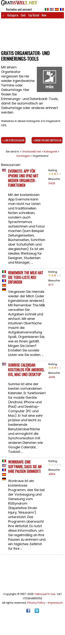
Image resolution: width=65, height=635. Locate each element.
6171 (50, 285)
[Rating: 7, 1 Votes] (54, 174)
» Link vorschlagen (13, 140)
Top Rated (33, 15)
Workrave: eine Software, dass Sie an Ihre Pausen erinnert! (25, 466)
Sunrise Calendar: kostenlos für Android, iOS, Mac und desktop (26, 369)
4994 (51, 474)
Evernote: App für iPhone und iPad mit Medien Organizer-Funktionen (23, 178)
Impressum (55, 603)
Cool (23, 15)
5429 (51, 183)
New (44, 15)
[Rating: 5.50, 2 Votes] (54, 276)
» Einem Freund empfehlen (47, 140)
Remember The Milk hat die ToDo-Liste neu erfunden (25, 277)
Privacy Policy (36, 603)
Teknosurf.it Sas (44, 594)
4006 (51, 377)
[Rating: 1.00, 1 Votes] (54, 465)
